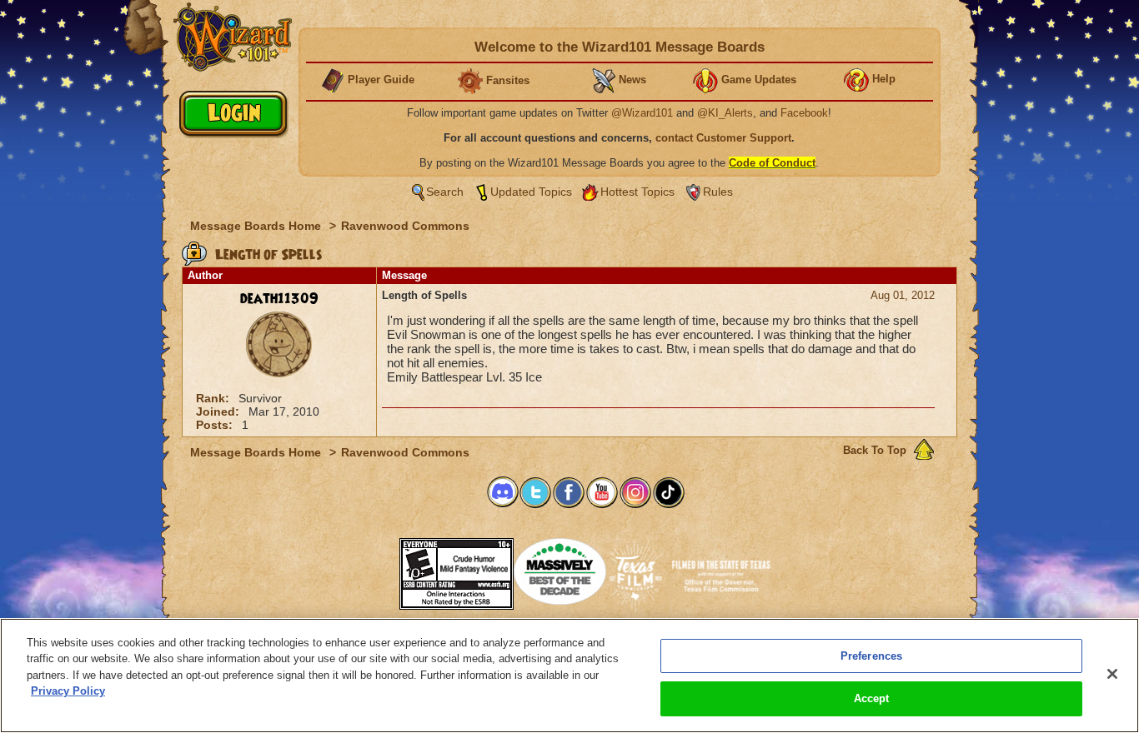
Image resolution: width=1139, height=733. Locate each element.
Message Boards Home (257, 225)
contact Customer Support (723, 138)
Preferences (871, 656)
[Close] (1112, 674)
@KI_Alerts (725, 113)
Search (445, 191)
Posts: (216, 424)
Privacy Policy (68, 691)
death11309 (279, 299)
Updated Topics (531, 191)
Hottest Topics (637, 191)
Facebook (804, 113)
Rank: (214, 398)
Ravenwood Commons (405, 225)
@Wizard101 (642, 113)
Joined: (219, 411)
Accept (872, 698)
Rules (718, 191)
